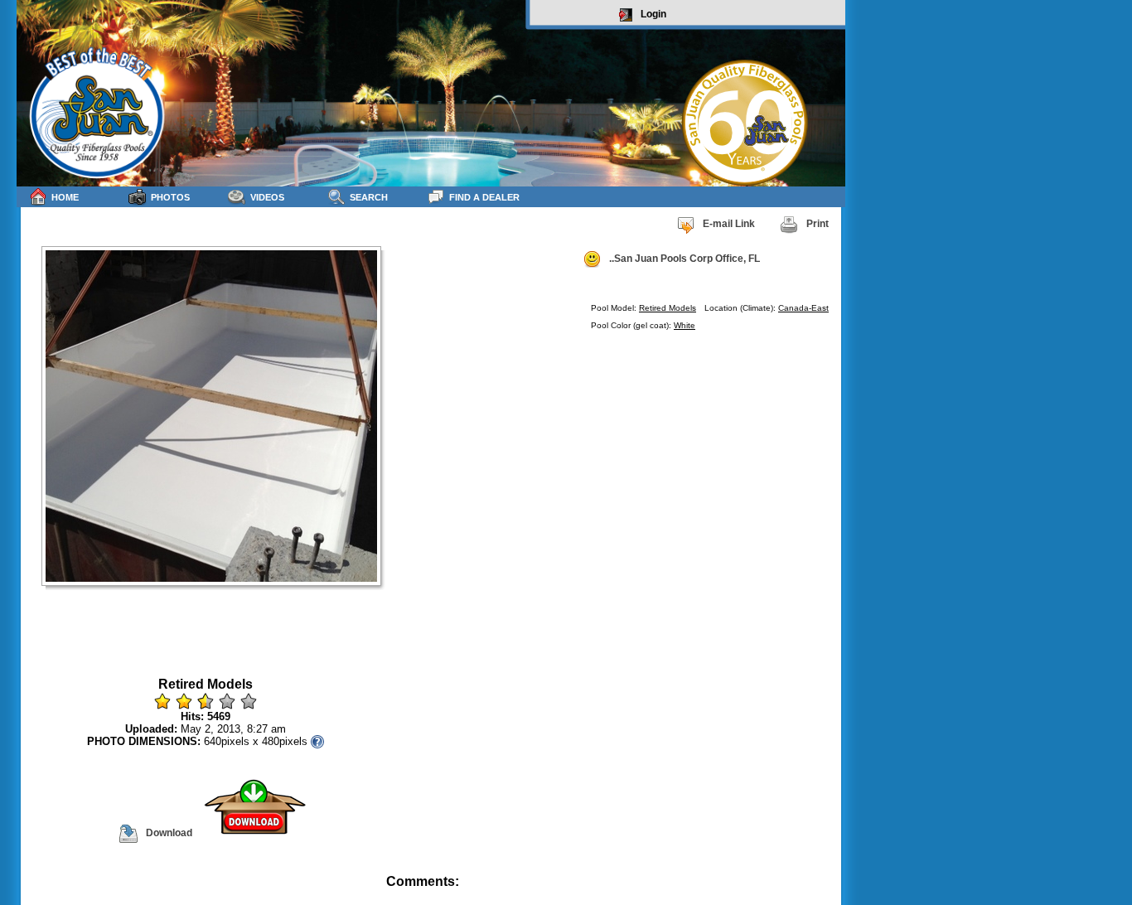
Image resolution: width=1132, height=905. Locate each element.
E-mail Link (729, 224)
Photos (170, 197)
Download (169, 833)
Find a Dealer (484, 197)
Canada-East (803, 307)
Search (369, 197)
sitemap (826, 893)
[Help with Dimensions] (317, 741)
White (684, 325)
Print (817, 224)
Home (65, 197)
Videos (267, 197)
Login (653, 14)
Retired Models (667, 307)
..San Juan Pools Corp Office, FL (684, 258)
